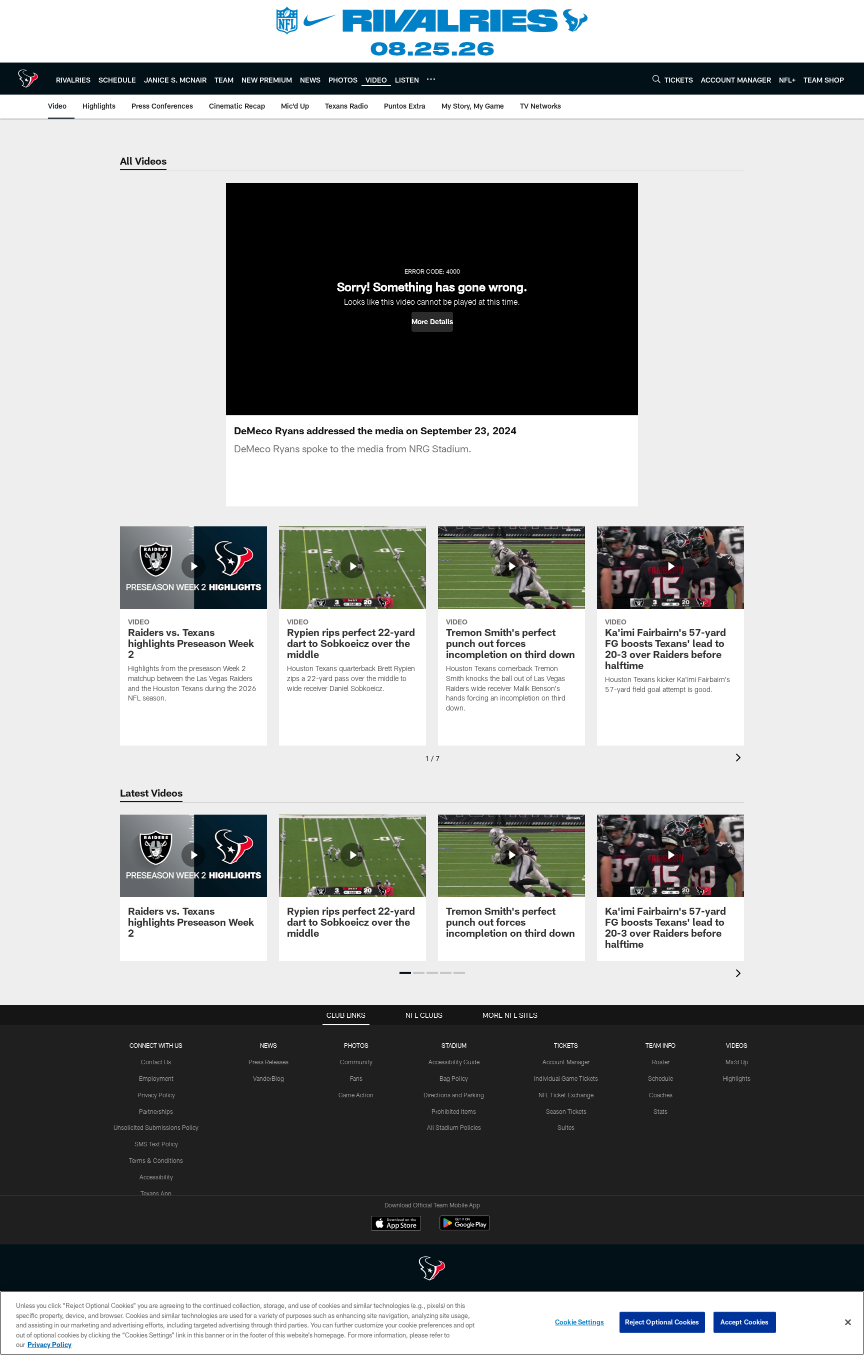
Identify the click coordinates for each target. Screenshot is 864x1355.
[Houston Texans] (432, 1269)
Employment (156, 1078)
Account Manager (566, 1061)
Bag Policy (454, 1078)
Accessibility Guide (454, 1061)
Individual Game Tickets (566, 1078)
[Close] (848, 1322)
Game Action (356, 1094)
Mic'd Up (737, 1061)
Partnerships (156, 1111)
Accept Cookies (744, 1322)
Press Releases (268, 1061)
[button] (432, 322)
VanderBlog (268, 1078)
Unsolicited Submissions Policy (156, 1127)
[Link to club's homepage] (28, 79)
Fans (356, 1078)
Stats (661, 1111)
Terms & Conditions (156, 1160)
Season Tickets (566, 1111)
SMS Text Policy (156, 1143)
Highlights (736, 1078)
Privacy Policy (156, 1094)
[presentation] (740, 759)
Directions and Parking (454, 1094)
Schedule (660, 1078)
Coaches (660, 1094)
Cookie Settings (579, 1322)
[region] (432, 1323)
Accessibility (156, 1176)
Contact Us (156, 1061)
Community (356, 1061)
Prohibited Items (454, 1111)
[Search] (656, 79)
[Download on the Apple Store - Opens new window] (396, 1224)
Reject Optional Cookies (662, 1322)
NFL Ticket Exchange (566, 1094)
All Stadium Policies (454, 1127)
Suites (566, 1127)
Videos (737, 1045)
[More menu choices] (431, 79)
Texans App (156, 1193)
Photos (356, 1045)
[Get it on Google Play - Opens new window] (464, 1228)
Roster (661, 1061)
